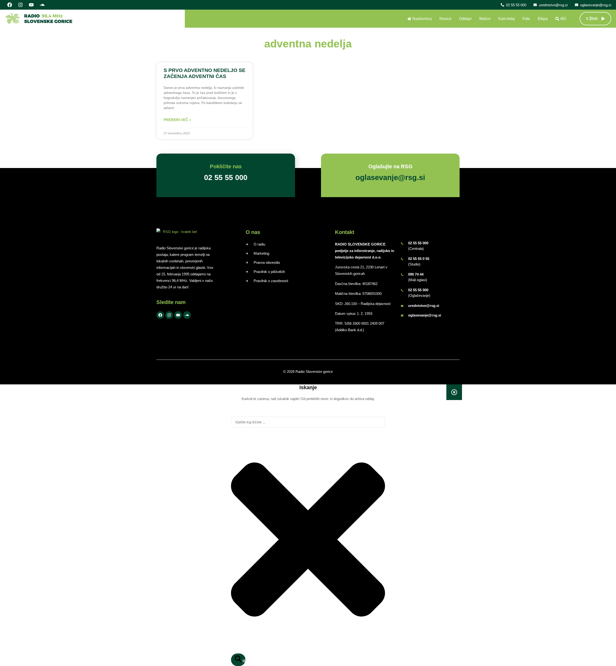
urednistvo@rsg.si (423, 306)
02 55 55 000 (418, 243)
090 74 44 (416, 274)
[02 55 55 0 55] (402, 259)
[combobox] (308, 422)
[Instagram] (20, 5)
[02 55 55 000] (402, 243)
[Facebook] (9, 5)
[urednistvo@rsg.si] (402, 306)
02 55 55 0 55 (418, 259)
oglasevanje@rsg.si (424, 315)
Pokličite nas (226, 166)
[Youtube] (31, 5)
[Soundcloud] (42, 5)
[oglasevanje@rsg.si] (402, 315)
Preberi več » (177, 120)
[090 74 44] (402, 274)
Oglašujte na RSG (390, 166)
